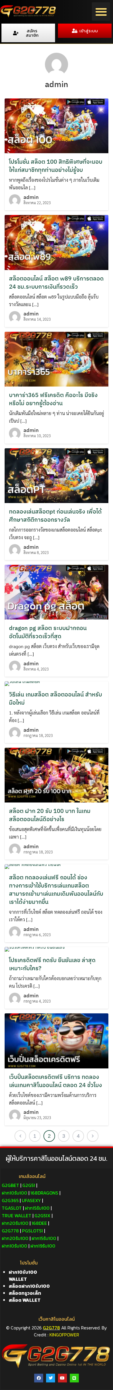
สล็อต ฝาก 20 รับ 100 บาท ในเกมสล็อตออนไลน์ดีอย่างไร (49, 815)
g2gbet (10, 1185)
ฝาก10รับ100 (14, 1192)
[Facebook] (38, 1378)
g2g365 (10, 1200)
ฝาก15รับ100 (37, 1207)
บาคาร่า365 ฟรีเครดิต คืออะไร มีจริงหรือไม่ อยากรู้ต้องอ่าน (53, 399)
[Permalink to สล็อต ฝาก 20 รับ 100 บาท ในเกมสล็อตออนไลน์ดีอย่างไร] (56, 774)
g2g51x (42, 1215)
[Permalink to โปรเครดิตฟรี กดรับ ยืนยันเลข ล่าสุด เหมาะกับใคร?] (35, 949)
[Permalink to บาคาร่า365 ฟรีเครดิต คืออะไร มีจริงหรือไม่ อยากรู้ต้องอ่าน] (56, 358)
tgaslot (12, 1207)
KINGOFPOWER (64, 1334)
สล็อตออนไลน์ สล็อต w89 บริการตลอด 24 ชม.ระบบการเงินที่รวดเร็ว (56, 282)
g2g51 (28, 1185)
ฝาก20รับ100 (15, 1223)
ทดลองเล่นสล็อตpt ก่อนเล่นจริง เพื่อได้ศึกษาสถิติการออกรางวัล (55, 515)
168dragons (44, 1192)
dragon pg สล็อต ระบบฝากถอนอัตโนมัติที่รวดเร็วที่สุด (48, 632)
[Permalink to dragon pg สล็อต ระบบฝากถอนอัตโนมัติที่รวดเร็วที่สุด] (56, 591)
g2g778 (10, 1230)
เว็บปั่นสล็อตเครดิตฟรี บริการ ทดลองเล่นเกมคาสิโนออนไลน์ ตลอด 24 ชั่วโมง (55, 1081)
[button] (101, 11)
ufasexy (31, 1200)
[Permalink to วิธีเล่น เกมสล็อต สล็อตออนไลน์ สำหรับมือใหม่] (22, 683)
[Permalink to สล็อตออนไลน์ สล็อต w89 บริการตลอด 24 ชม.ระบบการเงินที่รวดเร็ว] (56, 242)
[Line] (74, 1378)
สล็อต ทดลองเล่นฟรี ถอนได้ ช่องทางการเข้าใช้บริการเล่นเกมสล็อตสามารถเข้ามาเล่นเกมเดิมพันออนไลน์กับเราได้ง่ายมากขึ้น (56, 889)
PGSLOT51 (32, 1230)
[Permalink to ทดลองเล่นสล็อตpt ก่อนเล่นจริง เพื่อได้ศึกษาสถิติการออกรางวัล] (56, 475)
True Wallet (16, 1215)
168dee (39, 1223)
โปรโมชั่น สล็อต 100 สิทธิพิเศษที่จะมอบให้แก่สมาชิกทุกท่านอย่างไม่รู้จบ (55, 166)
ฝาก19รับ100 (42, 1245)
